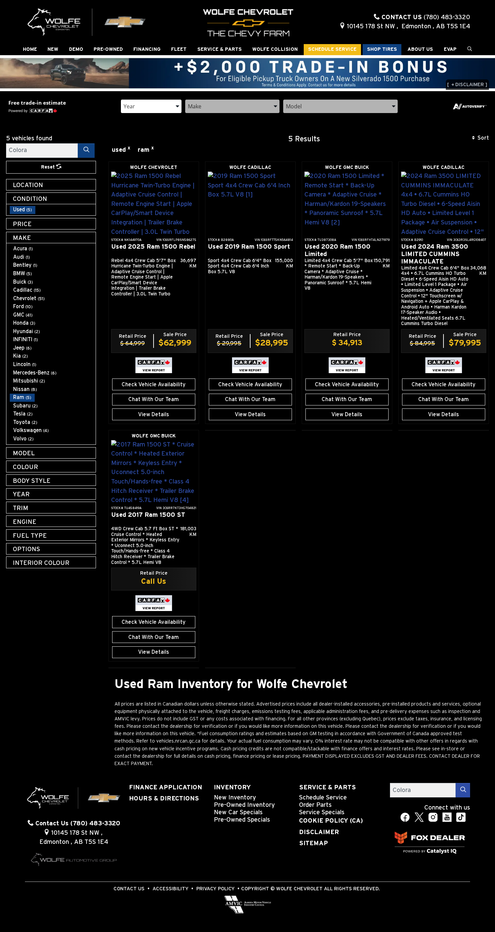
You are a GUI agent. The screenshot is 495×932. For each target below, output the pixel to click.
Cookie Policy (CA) (331, 821)
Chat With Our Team (153, 399)
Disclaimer (319, 832)
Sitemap (313, 843)
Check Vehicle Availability (154, 384)
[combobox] (151, 106)
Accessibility (171, 888)
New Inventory (235, 797)
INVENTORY (232, 787)
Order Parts (315, 805)
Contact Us (128, 888)
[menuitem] (53, 210)
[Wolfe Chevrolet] (87, 22)
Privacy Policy (215, 888)
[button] (30, 49)
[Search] (86, 150)
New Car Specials (238, 812)
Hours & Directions (164, 798)
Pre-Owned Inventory (244, 805)
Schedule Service (323, 797)
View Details (153, 414)
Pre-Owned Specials (242, 820)
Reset (48, 167)
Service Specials (321, 812)
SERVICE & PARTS (327, 787)
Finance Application (165, 787)
